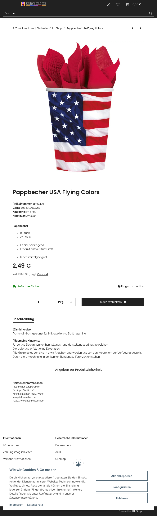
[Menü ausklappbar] (14, 2)
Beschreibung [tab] (23, 319)
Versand (42, 274)
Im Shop (31, 211)
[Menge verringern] (17, 302)
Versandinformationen (17, 458)
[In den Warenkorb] (16, 39)
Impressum (16, 504)
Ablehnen (121, 498)
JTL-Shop (137, 511)
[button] (108, 4)
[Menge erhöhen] (71, 302)
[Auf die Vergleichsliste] (126, 48)
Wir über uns (11, 445)
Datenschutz (35, 504)
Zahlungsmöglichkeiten (17, 452)
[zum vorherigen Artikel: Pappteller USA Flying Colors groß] (133, 28)
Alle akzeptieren (121, 476)
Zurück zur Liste (24, 28)
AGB (58, 452)
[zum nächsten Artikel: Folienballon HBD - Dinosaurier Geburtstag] (140, 28)
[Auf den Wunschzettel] (136, 48)
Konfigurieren (122, 487)
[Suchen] (151, 13)
